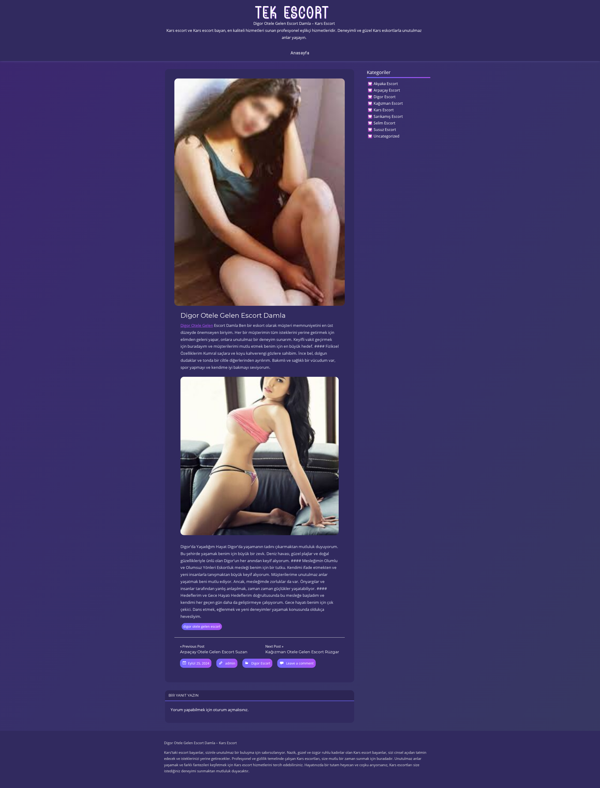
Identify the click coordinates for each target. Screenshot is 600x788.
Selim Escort (384, 123)
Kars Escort (384, 109)
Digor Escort (260, 663)
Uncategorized (386, 136)
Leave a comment (300, 663)
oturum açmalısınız (230, 709)
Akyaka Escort (386, 83)
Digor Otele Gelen (196, 325)
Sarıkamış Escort (388, 116)
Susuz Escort (385, 129)
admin (230, 663)
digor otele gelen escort (201, 626)
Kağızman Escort (388, 103)
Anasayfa (300, 52)
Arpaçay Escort (387, 90)
